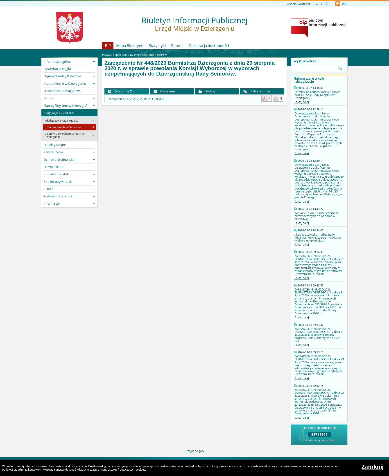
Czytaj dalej (301, 102)
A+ (327, 3)
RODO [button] (48, 189)
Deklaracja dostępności (209, 45)
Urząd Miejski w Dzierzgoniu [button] (64, 83)
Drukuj (209, 91)
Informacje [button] (51, 203)
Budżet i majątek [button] (56, 174)
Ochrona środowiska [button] (58, 159)
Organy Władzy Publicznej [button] (63, 76)
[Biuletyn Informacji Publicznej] (318, 36)
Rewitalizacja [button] (53, 152)
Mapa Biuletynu (129, 45)
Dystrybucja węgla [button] (57, 69)
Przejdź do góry (194, 451)
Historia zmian (260, 91)
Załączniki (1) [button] (123, 91)
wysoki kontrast (298, 4)
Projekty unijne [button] (54, 145)
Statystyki (157, 45)
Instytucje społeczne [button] (58, 112)
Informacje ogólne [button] (57, 61)
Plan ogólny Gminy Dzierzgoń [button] (65, 105)
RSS (344, 4)
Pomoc (177, 45)
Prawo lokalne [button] (53, 167)
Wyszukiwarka (305, 61)
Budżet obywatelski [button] (57, 181)
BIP (108, 45)
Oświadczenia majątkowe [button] (62, 91)
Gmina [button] (48, 98)
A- (316, 4)
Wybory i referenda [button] (57, 196)
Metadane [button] (167, 91)
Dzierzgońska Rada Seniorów (148, 54)
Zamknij (373, 466)
